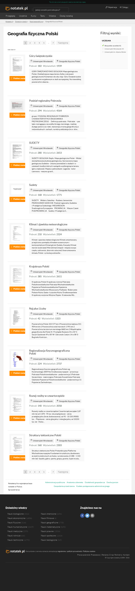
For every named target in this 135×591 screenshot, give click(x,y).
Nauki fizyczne (14, 522)
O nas (111, 555)
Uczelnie (23, 16)
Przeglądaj (10, 16)
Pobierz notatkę (19, 78)
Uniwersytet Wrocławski (114, 49)
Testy (42, 16)
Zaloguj (125, 7)
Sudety (33, 184)
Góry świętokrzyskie (40, 56)
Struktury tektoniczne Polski (45, 435)
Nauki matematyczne (50, 527)
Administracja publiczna (55, 482)
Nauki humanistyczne (17, 527)
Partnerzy (118, 555)
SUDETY (34, 142)
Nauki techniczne (15, 540)
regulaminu (61, 551)
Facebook (82, 515)
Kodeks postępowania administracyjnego (93, 486)
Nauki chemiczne (48, 514)
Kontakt (126, 555)
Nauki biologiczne (16, 514)
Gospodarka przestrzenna (64, 486)
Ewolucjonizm (112, 482)
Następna (63, 42)
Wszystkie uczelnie (113, 46)
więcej (83, 2)
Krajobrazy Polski (39, 266)
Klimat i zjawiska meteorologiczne (48, 224)
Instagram (92, 515)
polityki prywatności (74, 551)
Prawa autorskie (83, 555)
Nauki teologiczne (49, 540)
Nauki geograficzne (49, 522)
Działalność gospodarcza (95, 482)
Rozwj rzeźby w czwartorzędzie (46, 395)
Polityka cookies (89, 551)
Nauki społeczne (48, 535)
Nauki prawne (47, 531)
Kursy (33, 16)
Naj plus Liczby (37, 308)
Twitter (87, 515)
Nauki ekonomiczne (16, 518)
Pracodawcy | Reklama (100, 555)
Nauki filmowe (47, 518)
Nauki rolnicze (14, 535)
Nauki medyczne (15, 531)
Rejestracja (112, 7)
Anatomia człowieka (75, 482)
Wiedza (52, 16)
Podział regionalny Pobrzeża (45, 100)
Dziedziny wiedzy (16, 507)
